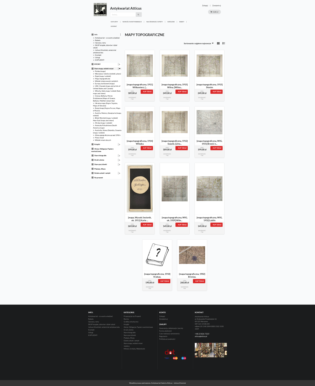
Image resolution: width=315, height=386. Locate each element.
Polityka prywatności (167, 339)
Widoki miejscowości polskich (106, 81)
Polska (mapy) (100, 71)
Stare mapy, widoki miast (103, 68)
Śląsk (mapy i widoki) (103, 76)
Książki (97, 144)
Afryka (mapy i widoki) (103, 123)
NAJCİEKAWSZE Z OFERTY (154, 21)
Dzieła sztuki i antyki (102, 173)
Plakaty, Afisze (99, 169)
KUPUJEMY (114, 21)
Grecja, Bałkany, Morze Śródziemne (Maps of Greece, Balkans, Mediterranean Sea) (104, 98)
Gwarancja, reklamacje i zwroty (171, 328)
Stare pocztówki (100, 164)
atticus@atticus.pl (201, 336)
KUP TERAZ (147, 92)
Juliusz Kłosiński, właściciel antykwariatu (104, 327)
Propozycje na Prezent (132, 316)
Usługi (97, 57)
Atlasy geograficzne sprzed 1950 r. (108, 135)
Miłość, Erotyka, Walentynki (134, 349)
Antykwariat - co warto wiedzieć (107, 38)
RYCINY (97, 64)
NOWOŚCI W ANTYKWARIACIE (132, 21)
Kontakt (114, 26)
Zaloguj (205, 5)
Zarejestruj (216, 5)
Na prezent (98, 178)
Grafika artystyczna (131, 322)
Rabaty (181, 21)
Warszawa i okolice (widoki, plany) (108, 74)
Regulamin (163, 336)
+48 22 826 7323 (202, 334)
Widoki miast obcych (103, 140)
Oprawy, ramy (100, 43)
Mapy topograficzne (102, 79)
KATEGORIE (171, 21)
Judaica (126, 346)
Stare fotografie (100, 155)
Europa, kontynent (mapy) (105, 83)
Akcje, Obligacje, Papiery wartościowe (138, 327)
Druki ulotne (99, 160)
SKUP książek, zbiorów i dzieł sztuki (101, 324)
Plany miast (99, 138)
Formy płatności (165, 331)
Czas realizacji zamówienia (169, 334)
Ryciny (126, 319)
